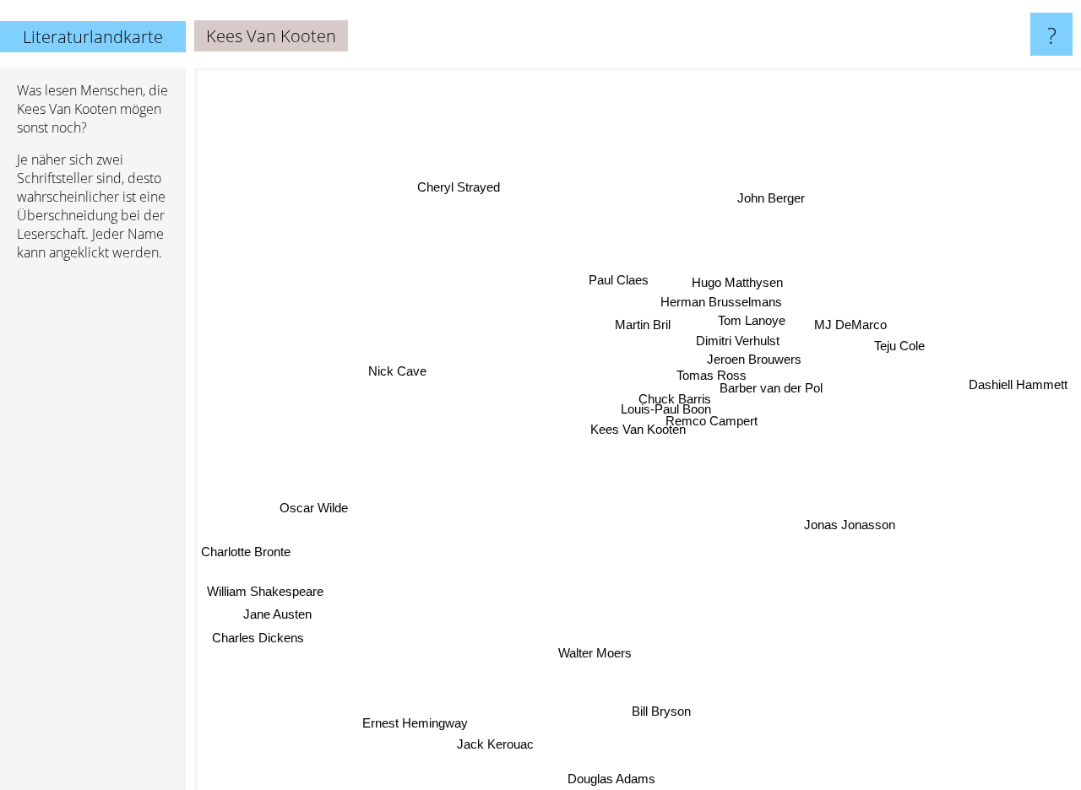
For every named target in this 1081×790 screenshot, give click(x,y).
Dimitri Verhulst (737, 343)
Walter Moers (591, 650)
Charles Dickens (257, 639)
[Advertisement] (92, 532)
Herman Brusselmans (719, 302)
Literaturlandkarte (93, 36)
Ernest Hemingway (415, 724)
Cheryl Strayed (462, 183)
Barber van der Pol (770, 399)
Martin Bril (639, 326)
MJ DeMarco (849, 313)
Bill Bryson (659, 713)
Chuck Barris (666, 395)
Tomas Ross (720, 380)
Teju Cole (898, 334)
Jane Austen (277, 616)
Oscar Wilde (325, 521)
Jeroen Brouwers (750, 362)
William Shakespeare (264, 594)
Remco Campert (745, 426)
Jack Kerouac (494, 746)
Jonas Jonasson (848, 525)
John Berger (784, 201)
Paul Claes (625, 273)
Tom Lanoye (751, 322)
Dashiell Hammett (1018, 382)
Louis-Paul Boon (661, 410)
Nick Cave (396, 348)
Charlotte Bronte (246, 552)
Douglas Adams (611, 778)
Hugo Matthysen (735, 283)
